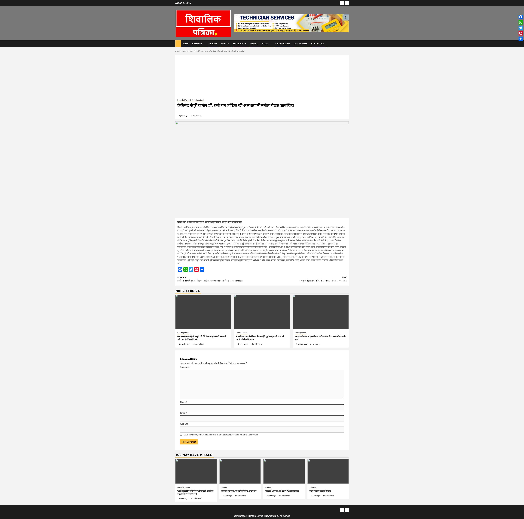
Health (213, 44)
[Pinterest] (520, 33)
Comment (185, 367)
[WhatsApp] (520, 22)
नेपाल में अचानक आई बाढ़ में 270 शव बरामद (282, 491)
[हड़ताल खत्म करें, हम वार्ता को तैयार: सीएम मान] (240, 471)
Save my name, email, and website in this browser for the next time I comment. (221, 434)
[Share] (520, 38)
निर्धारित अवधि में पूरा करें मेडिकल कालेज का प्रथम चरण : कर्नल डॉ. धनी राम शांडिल (210, 279)
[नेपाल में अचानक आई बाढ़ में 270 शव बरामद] (284, 471)
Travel (254, 44)
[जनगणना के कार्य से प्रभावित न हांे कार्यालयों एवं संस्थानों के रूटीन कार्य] (321, 312)
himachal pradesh (184, 487)
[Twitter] (520, 28)
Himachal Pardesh (184, 100)
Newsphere (270, 516)
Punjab (224, 487)
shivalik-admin (196, 116)
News (185, 44)
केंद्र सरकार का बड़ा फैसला (320, 491)
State (265, 44)
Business (197, 44)
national (268, 487)
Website (184, 424)
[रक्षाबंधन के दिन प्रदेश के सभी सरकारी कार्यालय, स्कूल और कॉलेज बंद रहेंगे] (196, 471)
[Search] (346, 43)
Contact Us (317, 44)
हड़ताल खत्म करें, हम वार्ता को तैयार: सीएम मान (238, 491)
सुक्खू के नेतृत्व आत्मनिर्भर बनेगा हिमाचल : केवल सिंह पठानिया (323, 279)
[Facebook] (520, 17)
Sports (225, 44)
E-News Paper (282, 44)
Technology (239, 44)
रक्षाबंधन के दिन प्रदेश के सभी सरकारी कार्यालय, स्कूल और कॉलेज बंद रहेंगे (195, 492)
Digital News (300, 44)
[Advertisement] (262, 78)
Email (183, 413)
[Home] (178, 44)
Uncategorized (198, 100)
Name (183, 402)
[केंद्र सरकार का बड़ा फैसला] (328, 471)
